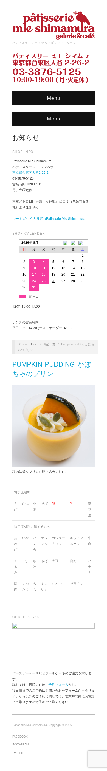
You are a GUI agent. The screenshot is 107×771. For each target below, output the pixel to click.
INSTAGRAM (20, 744)
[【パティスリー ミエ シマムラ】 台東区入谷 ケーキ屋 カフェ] (53, 23)
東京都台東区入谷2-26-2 (30, 172)
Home (34, 344)
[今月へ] (73, 243)
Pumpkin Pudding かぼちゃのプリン (51, 368)
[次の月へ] (83, 243)
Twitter (18, 753)
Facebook (20, 736)
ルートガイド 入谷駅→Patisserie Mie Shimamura (48, 218)
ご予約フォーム (56, 684)
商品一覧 (49, 344)
